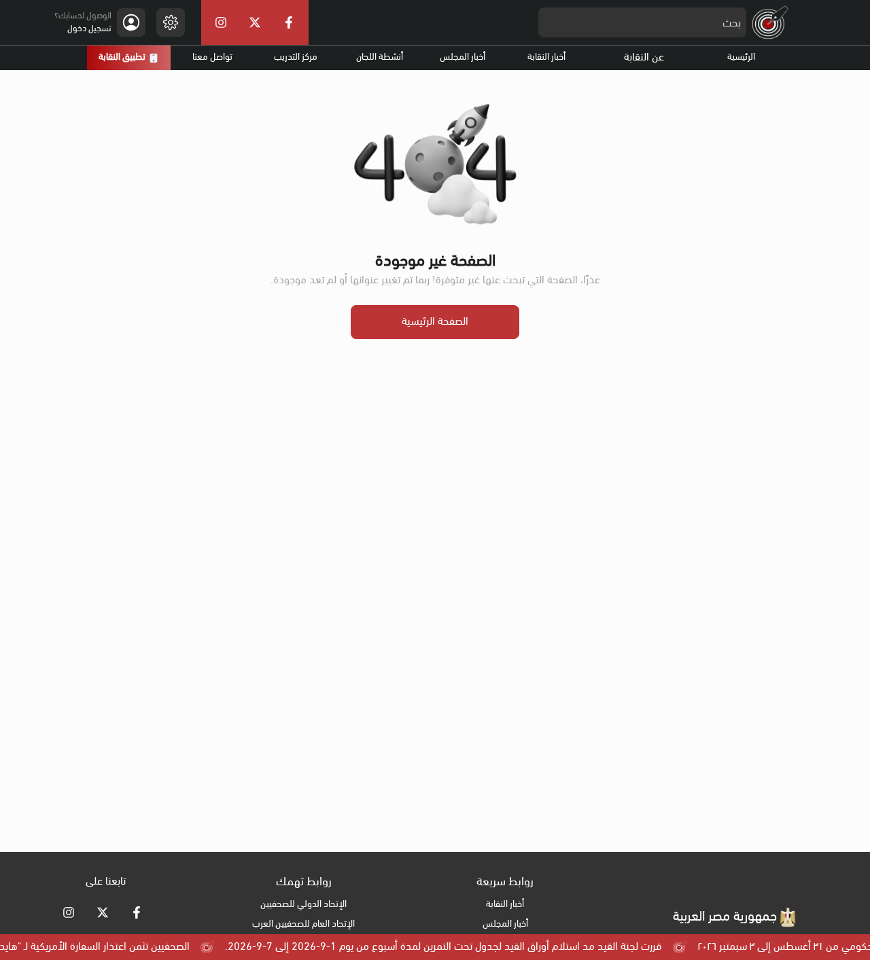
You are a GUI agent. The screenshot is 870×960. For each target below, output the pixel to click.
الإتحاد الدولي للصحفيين (303, 905)
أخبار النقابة (546, 57)
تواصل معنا (212, 57)
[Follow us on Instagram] (68, 912)
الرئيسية (741, 57)
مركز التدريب (295, 57)
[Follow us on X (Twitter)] (102, 912)
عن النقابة (644, 57)
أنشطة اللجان (379, 57)
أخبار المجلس (462, 57)
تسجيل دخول (89, 28)
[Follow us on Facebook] (136, 912)
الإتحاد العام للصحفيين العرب (303, 924)
